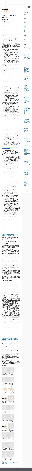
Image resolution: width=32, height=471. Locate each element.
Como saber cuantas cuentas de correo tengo (27, 173)
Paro (24, 31)
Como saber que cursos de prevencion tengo (26, 89)
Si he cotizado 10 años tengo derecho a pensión (27, 113)
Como (25, 18)
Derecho (25, 21)
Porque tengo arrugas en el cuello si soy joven (27, 164)
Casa (25, 17)
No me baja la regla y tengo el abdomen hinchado (27, 117)
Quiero (25, 36)
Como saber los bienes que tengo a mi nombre (27, 86)
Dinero (25, 22)
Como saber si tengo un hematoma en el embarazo (27, 65)
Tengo (25, 39)
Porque (25, 34)
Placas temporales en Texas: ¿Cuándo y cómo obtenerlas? (27, 48)
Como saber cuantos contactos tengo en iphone (27, 138)
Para (24, 30)
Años (25, 14)
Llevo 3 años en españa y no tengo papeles (27, 157)
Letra (25, 27)
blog (3, 461)
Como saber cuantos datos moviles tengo (26, 129)
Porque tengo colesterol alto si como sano (26, 176)
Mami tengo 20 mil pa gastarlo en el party (27, 98)
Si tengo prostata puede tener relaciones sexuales (27, 55)
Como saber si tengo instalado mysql (26, 135)
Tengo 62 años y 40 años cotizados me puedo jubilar (27, 52)
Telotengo (4, 1)
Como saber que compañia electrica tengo (27, 184)
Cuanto (25, 19)
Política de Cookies (17, 469)
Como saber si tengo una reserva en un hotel (27, 153)
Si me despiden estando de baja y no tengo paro (27, 188)
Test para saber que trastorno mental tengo (27, 92)
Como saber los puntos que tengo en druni (27, 168)
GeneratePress (8, 469)
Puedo (25, 35)
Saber (25, 38)
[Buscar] (29, 7)
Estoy (25, 23)
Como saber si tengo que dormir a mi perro (27, 150)
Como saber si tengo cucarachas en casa (27, 101)
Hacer (25, 26)
